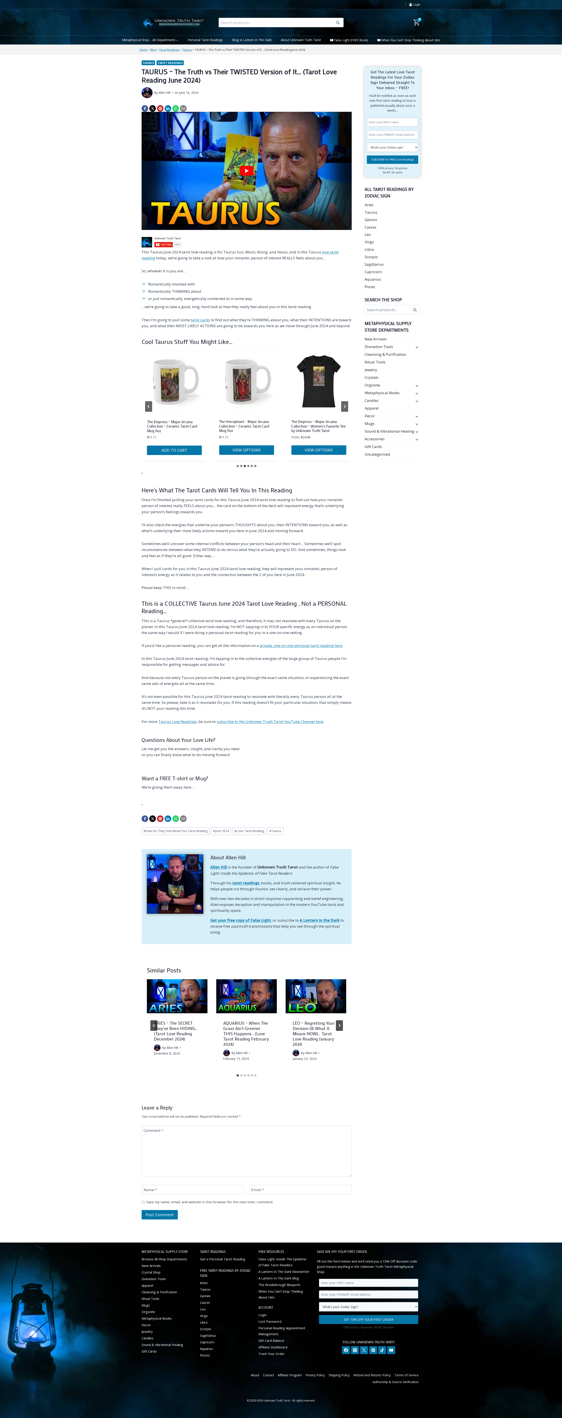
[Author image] (147, 92)
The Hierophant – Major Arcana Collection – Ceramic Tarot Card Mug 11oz (244, 426)
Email (257, 1189)
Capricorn (373, 271)
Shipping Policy (339, 1375)
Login (262, 1315)
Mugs (370, 423)
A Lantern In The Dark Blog (278, 1278)
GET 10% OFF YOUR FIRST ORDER (368, 1319)
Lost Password (269, 1321)
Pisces (370, 286)
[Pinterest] (160, 108)
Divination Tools (379, 346)
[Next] (339, 1025)
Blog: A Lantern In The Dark (252, 40)
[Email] (183, 108)
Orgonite (372, 385)
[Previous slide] (148, 406)
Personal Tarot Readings (205, 40)
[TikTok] (382, 1350)
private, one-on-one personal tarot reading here (301, 645)
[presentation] (177, 996)
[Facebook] (145, 108)
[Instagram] (355, 1350)
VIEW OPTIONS (246, 450)
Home (143, 50)
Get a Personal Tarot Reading (222, 1259)
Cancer (370, 227)
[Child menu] (416, 347)
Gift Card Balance (271, 1340)
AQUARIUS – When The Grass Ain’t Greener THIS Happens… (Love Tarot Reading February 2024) (246, 1033)
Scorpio (371, 256)
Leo (368, 234)
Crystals (371, 377)
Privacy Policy (315, 1375)
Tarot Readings (169, 50)
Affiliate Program (290, 1375)
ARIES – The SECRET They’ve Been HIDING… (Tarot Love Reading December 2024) (176, 1031)
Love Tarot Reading (249, 831)
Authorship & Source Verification (396, 1382)
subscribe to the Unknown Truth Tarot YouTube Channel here (270, 721)
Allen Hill (164, 92)
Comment (153, 1130)
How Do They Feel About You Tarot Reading (175, 831)
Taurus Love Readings (177, 721)
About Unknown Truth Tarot (301, 40)
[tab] (238, 466)
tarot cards (200, 319)
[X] (152, 108)
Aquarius (373, 279)
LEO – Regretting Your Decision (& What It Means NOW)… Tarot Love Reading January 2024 (314, 1033)
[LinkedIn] (168, 108)
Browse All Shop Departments (164, 1259)
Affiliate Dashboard (272, 1347)
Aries (369, 204)
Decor (370, 415)
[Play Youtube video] (247, 171)
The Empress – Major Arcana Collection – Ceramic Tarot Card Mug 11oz (172, 426)
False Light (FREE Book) (351, 40)
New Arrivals (376, 338)
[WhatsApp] (175, 108)
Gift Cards (373, 446)
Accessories (375, 438)
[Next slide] (344, 406)
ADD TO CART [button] (174, 450)
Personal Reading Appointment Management (281, 1331)
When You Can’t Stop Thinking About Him (410, 40)
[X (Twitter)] (364, 1350)
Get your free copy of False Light (240, 920)
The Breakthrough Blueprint (279, 1285)
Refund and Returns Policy (372, 1375)
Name (150, 1189)
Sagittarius (374, 264)
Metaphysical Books (382, 392)
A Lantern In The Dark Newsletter (284, 1271)
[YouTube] (391, 1350)
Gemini (371, 219)
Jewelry (371, 369)
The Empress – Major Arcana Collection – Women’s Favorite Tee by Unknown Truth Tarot (318, 426)
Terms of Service (406, 1375)
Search (339, 22)
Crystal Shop (151, 1272)
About (255, 1375)
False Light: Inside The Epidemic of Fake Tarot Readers (282, 1262)
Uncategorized (377, 454)
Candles (371, 400)
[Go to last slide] (153, 1025)
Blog (153, 50)
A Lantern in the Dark (320, 920)
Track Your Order (271, 1353)
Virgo (369, 241)
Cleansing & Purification (385, 354)
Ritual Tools (375, 362)
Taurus (187, 50)
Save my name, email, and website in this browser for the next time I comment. (209, 1202)
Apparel (372, 408)
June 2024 (221, 831)
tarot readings (245, 882)
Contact (268, 1375)
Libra (369, 249)
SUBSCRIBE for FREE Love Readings (392, 159)
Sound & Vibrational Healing (389, 431)
